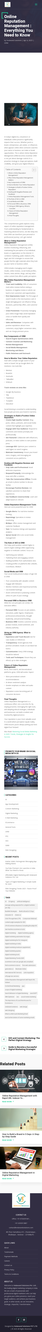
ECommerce (9, 822)
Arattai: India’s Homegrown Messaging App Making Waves (21, 862)
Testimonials (9, 1252)
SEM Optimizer (9, 997)
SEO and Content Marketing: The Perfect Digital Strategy (24, 1039)
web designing (9, 1010)
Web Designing (10, 850)
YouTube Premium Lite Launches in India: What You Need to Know (20, 869)
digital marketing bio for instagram (16, 940)
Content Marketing (12, 809)
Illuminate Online (21, 969)
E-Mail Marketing (11, 818)
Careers (7, 1261)
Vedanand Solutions (14, 40)
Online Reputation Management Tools (21, 197)
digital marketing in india (13, 944)
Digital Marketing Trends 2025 (14, 958)
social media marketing (28, 997)
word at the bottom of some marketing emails (19, 1017)
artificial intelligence (23, 901)
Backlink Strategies (11, 911)
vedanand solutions (11, 1007)
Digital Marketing (11, 813)
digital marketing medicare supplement (17, 947)
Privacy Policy (9, 1270)
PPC (6, 836)
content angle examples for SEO (15, 922)
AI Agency (12, 901)
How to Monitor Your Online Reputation (21, 185)
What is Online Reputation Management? (17, 174)
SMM (7, 845)
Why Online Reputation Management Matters (20, 179)
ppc (23, 986)
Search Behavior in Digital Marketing (16, 993)
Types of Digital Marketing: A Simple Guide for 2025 (20, 883)
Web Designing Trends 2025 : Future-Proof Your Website (20, 889)
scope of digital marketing (13, 990)
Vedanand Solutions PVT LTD (25, 1326)
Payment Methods (11, 1256)
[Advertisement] (21, 75)
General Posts (10, 827)
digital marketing (10, 933)
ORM (6, 43)
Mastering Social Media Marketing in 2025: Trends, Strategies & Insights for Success (20, 734)
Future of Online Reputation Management (18, 212)
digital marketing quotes (13, 951)
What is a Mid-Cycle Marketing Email (16, 1014)
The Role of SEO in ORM (16, 199)
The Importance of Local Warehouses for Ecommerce (18, 1001)
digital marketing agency (25, 933)
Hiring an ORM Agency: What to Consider (19, 207)
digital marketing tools (12, 955)
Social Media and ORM (15, 201)
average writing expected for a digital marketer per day (20, 906)
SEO (6, 841)
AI (6, 799)
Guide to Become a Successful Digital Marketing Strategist (22, 1048)
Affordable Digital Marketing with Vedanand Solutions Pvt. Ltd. (21, 876)
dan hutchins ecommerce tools (15, 929)
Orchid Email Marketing (12, 986)
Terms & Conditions (11, 1274)
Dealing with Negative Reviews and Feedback (20, 193)
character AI (9, 915)
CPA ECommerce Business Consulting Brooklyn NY (21, 926)
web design (23, 1007)
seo (18, 997)
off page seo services (12, 976)
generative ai (9, 969)
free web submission (29, 965)
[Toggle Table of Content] (33, 170)
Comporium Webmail (30, 919)
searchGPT (33, 993)
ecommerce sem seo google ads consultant (19, 962)
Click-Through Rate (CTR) (13, 919)
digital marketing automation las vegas (17, 937)
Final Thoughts (14, 216)
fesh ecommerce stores (12, 965)
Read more (7, 1101)
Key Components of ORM (16, 182)
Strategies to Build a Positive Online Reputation (20, 188)
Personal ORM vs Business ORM (20, 204)
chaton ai (18, 915)
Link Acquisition (29, 973)
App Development (11, 804)
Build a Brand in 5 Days (26, 911)
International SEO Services (13, 973)
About (6, 1248)
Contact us (8, 1265)
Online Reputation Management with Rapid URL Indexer (20, 981)
